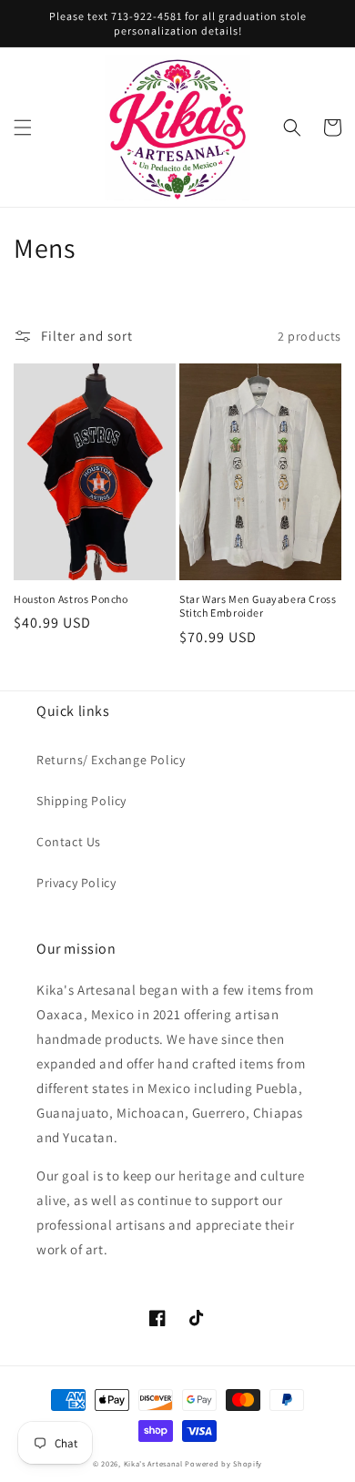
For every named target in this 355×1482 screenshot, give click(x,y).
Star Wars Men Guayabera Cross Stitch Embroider (257, 606)
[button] (23, 127)
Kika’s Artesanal (153, 1463)
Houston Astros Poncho (71, 599)
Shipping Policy (81, 800)
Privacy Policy (76, 882)
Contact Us (68, 841)
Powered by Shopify (223, 1463)
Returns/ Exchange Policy (110, 759)
